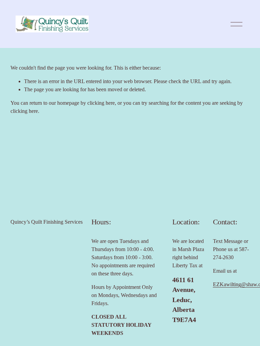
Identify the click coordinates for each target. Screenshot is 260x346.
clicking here (101, 103)
